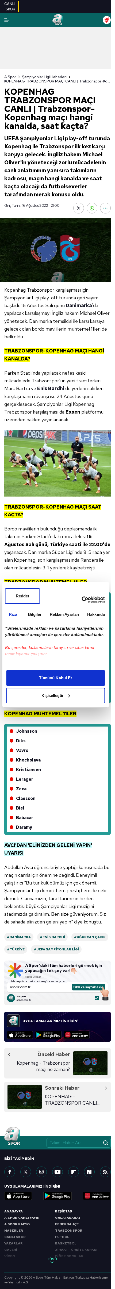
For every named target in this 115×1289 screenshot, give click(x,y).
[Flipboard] (73, 1172)
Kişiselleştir (52, 695)
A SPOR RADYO (17, 1224)
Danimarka (79, 305)
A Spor (10, 77)
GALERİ (10, 1250)
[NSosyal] (89, 1172)
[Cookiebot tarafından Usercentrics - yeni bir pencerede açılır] (81, 599)
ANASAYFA (13, 1211)
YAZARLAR (13, 1243)
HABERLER (13, 1230)
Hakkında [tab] (96, 614)
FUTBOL (62, 1237)
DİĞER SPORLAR (69, 1256)
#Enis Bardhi (52, 937)
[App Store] (20, 1035)
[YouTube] (57, 1172)
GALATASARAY (67, 1218)
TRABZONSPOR (68, 1230)
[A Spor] (57, 20)
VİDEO (9, 1256)
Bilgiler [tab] (35, 614)
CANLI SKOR (15, 1237)
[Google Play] (48, 1035)
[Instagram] (41, 1172)
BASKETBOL (65, 1243)
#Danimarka (19, 937)
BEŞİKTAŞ (63, 1211)
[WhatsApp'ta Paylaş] (92, 208)
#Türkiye (16, 949)
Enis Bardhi (50, 388)
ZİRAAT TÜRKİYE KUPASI (76, 1250)
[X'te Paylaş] (78, 208)
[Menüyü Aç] (6, 20)
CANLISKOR (9, 6)
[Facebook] (9, 1172)
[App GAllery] (77, 1035)
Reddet (22, 596)
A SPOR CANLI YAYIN (22, 1218)
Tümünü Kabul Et (55, 678)
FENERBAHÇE (67, 1224)
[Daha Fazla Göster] (105, 208)
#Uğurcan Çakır (90, 937)
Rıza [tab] (13, 614)
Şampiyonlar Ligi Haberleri (44, 77)
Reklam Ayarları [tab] (64, 614)
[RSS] (105, 1172)
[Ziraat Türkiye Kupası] (107, 20)
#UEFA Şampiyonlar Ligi (56, 949)
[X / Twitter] (25, 1172)
